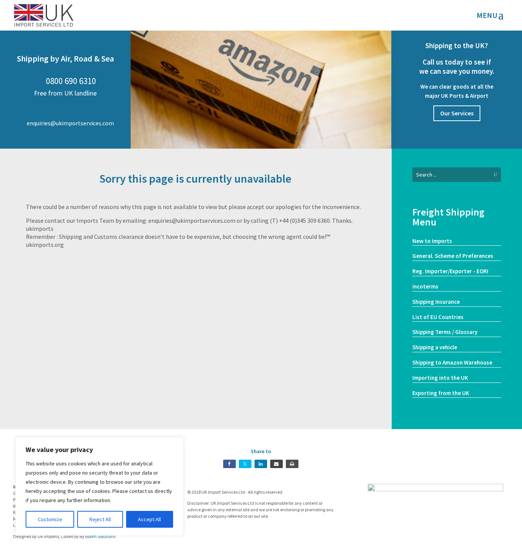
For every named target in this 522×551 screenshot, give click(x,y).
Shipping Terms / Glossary (444, 331)
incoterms (425, 286)
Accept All (149, 519)
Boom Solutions (100, 536)
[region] (99, 486)
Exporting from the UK (440, 393)
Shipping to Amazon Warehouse (452, 362)
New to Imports (432, 241)
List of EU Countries (438, 317)
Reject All (100, 519)
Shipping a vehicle (434, 347)
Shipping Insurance (436, 301)
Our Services (456, 113)
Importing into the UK (440, 377)
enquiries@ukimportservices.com (65, 123)
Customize (50, 519)
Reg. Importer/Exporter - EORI (450, 271)
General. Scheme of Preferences (452, 255)
